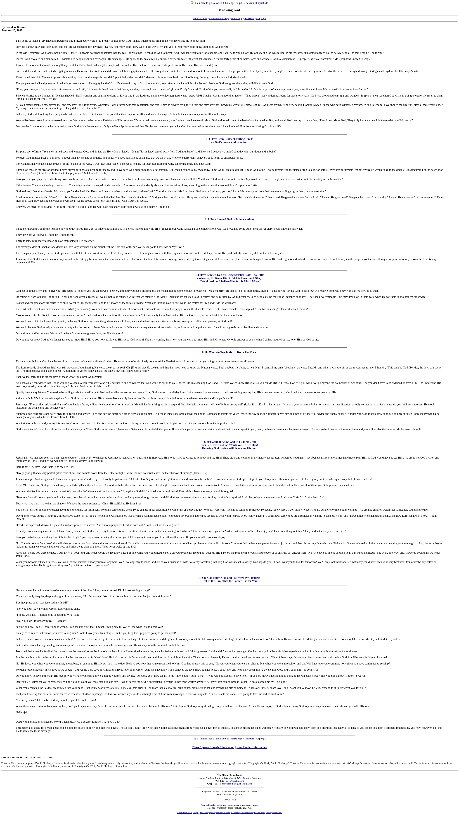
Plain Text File (200, 18)
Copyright (261, 18)
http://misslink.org (235, 780)
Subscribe (249, 18)
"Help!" (195, 813)
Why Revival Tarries (184, 813)
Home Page (236, 18)
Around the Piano (246, 813)
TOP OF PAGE (229, 799)
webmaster (210, 805)
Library (268, 813)
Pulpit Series (277, 813)
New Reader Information (251, 747)
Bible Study (235, 813)
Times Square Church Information (213, 747)
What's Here (204, 813)
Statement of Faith (223, 813)
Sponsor (212, 813)
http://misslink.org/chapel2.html (236, 783)
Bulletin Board (259, 813)
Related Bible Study (219, 18)
